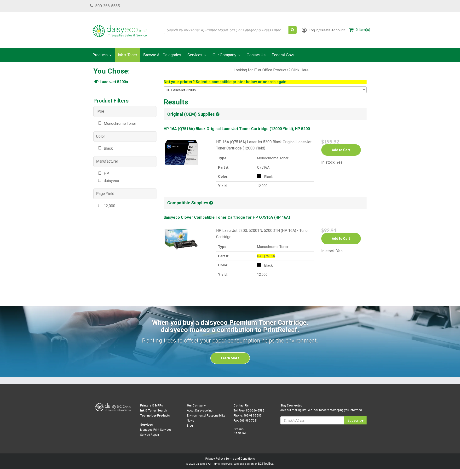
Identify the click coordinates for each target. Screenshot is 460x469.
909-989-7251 (249, 420)
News (190, 420)
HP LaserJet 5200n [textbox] (181, 90)
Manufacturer (107, 161)
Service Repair (149, 434)
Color (100, 136)
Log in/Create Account (326, 30)
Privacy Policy (214, 458)
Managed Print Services (156, 429)
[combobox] (265, 89)
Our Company (196, 405)
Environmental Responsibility (206, 415)
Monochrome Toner (120, 123)
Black (108, 148)
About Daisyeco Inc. (200, 410)
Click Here (300, 70)
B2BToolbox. (266, 463)
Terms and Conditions (240, 458)
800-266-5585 (107, 6)
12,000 (109, 206)
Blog (190, 425)
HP (106, 173)
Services (146, 424)
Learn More (230, 358)
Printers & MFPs (151, 405)
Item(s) (363, 30)
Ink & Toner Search (153, 410)
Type (100, 111)
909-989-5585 (252, 415)
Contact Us (241, 405)
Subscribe (355, 420)
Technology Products (155, 415)
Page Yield (105, 193)
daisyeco (111, 180)
